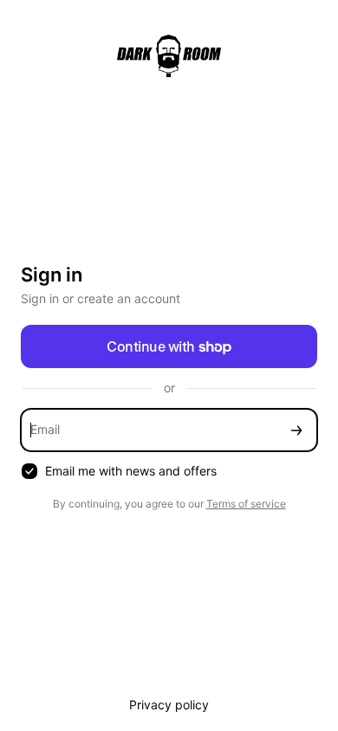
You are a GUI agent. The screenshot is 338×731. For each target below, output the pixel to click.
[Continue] (296, 430)
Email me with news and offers (131, 470)
